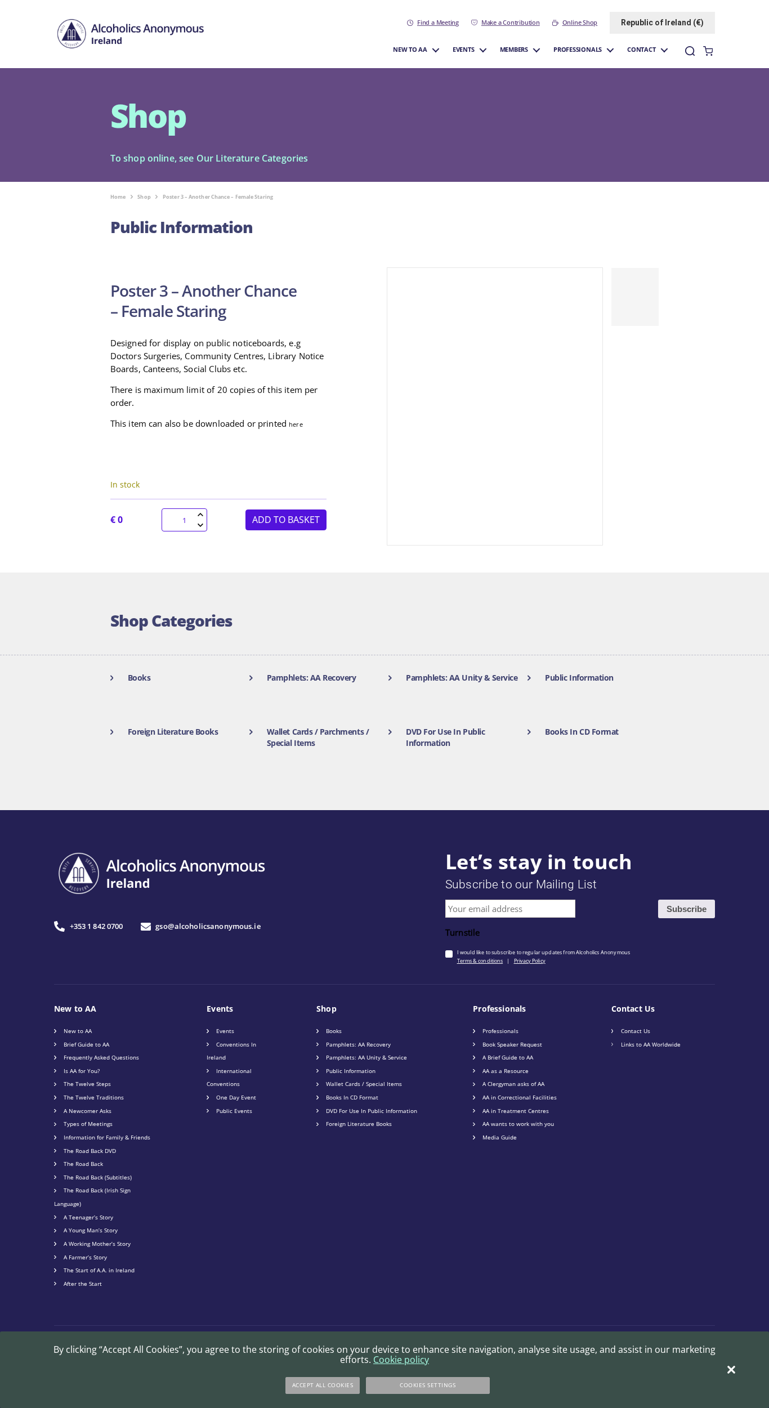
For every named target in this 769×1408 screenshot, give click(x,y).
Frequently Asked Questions (101, 1057)
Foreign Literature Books (359, 1124)
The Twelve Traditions (94, 1097)
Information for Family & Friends (107, 1137)
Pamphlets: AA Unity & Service (366, 1057)
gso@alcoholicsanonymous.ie (207, 926)
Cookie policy (401, 1359)
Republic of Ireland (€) (662, 22)
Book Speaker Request (512, 1044)
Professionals (577, 49)
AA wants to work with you (518, 1124)
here (295, 424)
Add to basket (286, 519)
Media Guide (499, 1137)
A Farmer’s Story (85, 1257)
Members (514, 49)
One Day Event (236, 1097)
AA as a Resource (505, 1071)
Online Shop (580, 22)
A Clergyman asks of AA (513, 1084)
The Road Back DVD (90, 1151)
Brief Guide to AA (86, 1044)
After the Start (83, 1284)
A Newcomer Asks (87, 1111)
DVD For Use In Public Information (371, 1111)
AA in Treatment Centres (515, 1111)
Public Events (234, 1111)
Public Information (350, 1071)
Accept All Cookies (323, 1385)
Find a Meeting (438, 22)
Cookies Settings (427, 1385)
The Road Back (83, 1164)
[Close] (731, 1370)
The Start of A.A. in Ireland (99, 1270)
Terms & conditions (480, 961)
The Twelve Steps (87, 1084)
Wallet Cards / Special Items (364, 1084)
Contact (641, 49)
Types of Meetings (88, 1124)
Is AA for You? (82, 1071)
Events (464, 49)
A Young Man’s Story (91, 1230)
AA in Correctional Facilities (519, 1097)
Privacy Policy (530, 961)
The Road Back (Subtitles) (98, 1177)
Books (334, 1031)
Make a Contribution (510, 22)
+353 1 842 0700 (96, 926)
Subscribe (687, 909)
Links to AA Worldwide (651, 1044)
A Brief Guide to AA (507, 1057)
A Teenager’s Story (88, 1217)
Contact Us (635, 1031)
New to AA (410, 49)
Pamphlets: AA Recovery (358, 1044)
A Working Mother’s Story (97, 1244)
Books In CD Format (352, 1097)
